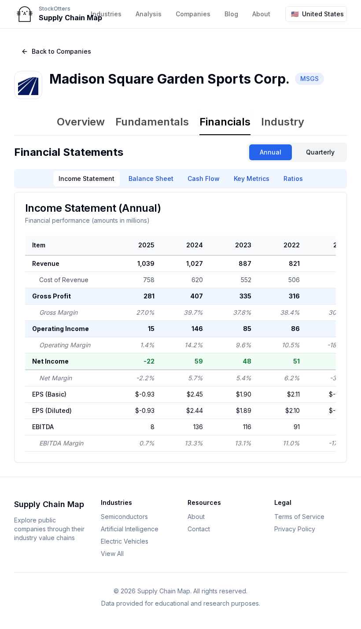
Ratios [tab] (293, 178)
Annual (270, 152)
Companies (193, 14)
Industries (106, 14)
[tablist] (180, 123)
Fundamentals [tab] (152, 121)
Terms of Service (299, 516)
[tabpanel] (180, 303)
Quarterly (320, 152)
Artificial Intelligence (129, 529)
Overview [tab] (81, 121)
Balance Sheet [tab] (151, 178)
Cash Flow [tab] (204, 178)
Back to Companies (61, 51)
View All (112, 553)
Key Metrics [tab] (251, 178)
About (196, 516)
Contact (199, 529)
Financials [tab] (224, 121)
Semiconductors (124, 516)
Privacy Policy (294, 529)
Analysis (149, 14)
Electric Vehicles (124, 541)
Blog (231, 14)
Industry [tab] (282, 121)
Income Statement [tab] (86, 178)
